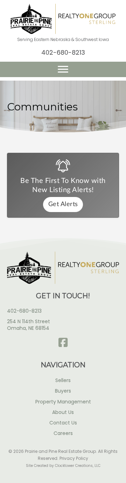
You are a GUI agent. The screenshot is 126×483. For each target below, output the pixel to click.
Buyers (63, 390)
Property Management (63, 401)
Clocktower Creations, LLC (77, 465)
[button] (63, 342)
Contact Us (63, 422)
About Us (63, 412)
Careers (63, 433)
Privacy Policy (73, 458)
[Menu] (63, 69)
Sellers (63, 380)
